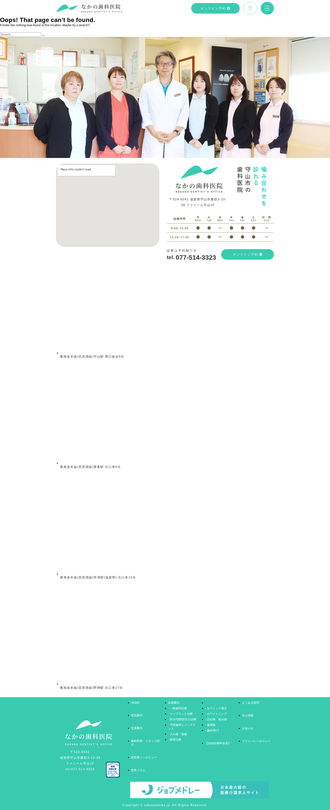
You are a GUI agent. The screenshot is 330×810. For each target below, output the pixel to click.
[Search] (43, 35)
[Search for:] (21, 34)
